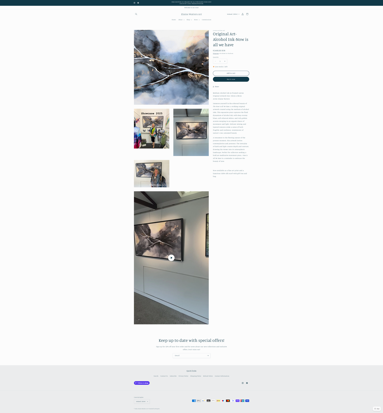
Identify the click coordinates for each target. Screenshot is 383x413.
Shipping (216, 53)
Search (156, 376)
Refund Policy (208, 376)
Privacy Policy (183, 376)
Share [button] (217, 86)
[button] (136, 14)
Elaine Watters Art (143, 408)
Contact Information (222, 376)
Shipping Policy (195, 376)
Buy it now (231, 79)
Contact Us (164, 376)
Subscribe (173, 376)
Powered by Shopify (154, 408)
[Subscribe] (208, 355)
